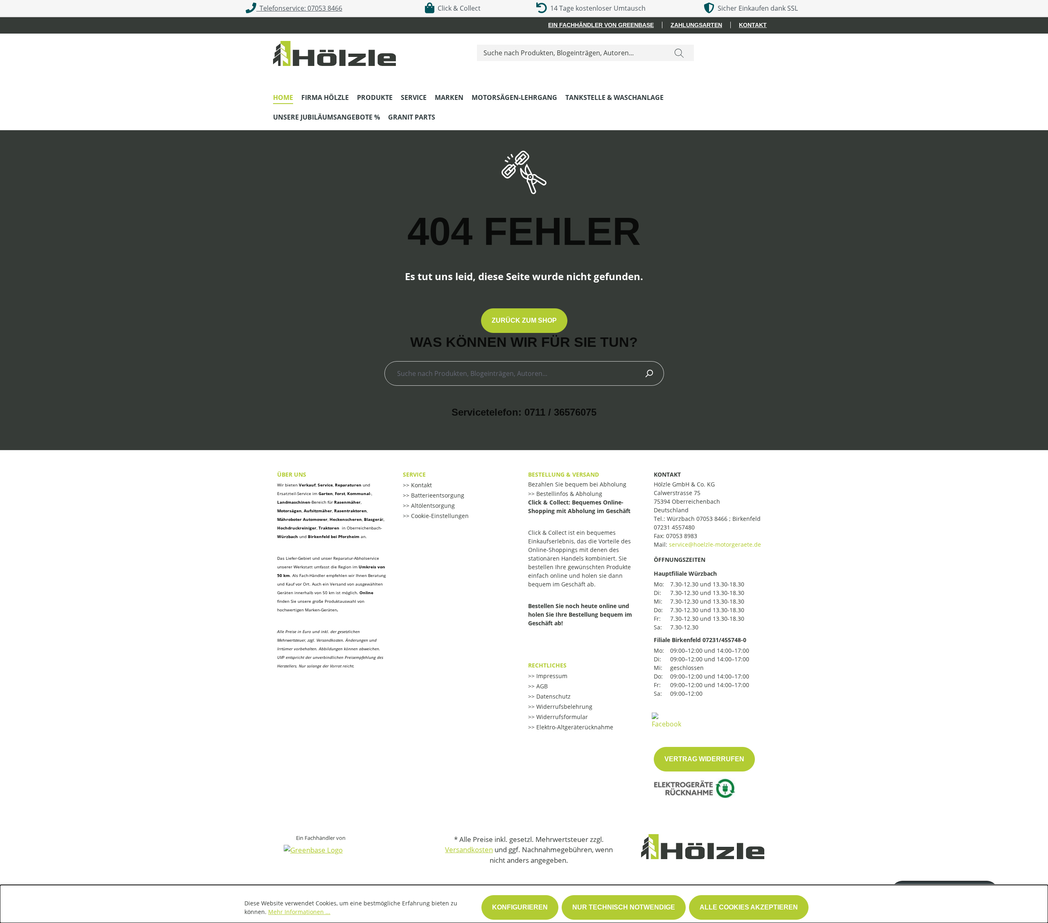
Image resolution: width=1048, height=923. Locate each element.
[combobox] (571, 53)
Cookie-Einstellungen (439, 516)
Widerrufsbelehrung (563, 706)
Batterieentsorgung (436, 495)
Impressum (551, 676)
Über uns (291, 474)
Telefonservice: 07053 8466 (299, 8)
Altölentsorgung (432, 505)
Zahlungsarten (696, 25)
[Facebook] (666, 719)
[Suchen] (679, 53)
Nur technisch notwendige (623, 907)
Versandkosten (469, 849)
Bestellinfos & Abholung (568, 494)
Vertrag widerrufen (704, 759)
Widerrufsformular (561, 717)
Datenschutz (553, 696)
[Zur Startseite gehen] (334, 51)
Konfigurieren (520, 907)
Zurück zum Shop (524, 320)
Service (414, 474)
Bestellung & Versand (563, 474)
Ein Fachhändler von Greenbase (601, 25)
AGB (541, 686)
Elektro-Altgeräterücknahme (574, 727)
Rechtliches (547, 665)
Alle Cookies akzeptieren (749, 907)
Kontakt (753, 25)
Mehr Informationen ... (299, 912)
